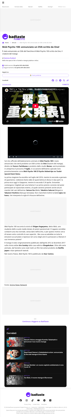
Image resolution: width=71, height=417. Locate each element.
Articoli (14, 42)
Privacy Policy (27, 404)
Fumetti (65, 85)
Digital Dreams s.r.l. (26, 407)
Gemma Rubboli (10, 58)
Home (7, 42)
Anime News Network (18, 285)
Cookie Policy (36, 404)
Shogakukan (6, 84)
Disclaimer (44, 404)
